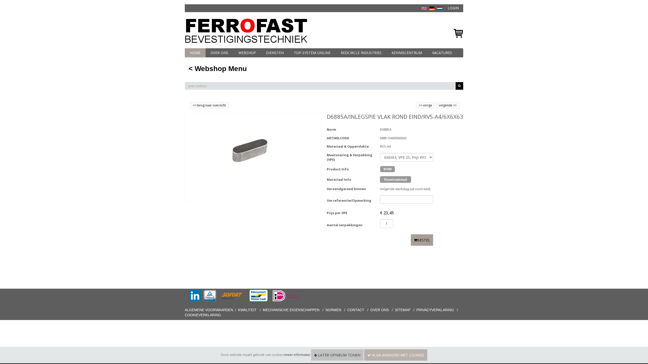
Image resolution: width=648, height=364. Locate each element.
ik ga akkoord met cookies (397, 355)
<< (421, 105)
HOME (195, 52)
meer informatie (297, 354)
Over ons (219, 52)
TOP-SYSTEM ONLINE (312, 52)
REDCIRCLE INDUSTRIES (361, 52)
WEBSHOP (247, 52)
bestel (423, 240)
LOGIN (453, 8)
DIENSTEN (275, 52)
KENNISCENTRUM (407, 52)
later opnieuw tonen (338, 355)
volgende (448, 105)
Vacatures (442, 52)
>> (454, 105)
